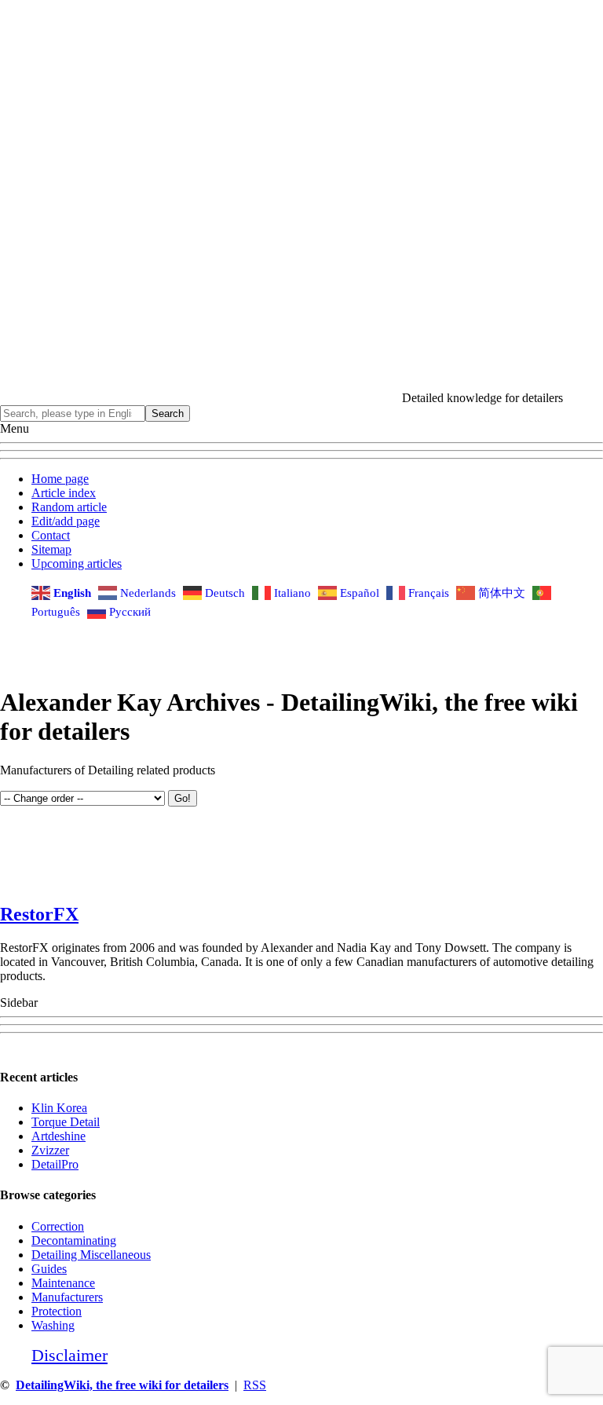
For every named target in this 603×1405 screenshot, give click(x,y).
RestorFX (39, 914)
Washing (53, 1325)
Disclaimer (69, 1355)
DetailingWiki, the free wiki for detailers (122, 1385)
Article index (63, 492)
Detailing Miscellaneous (91, 1254)
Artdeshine (58, 1136)
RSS (254, 1385)
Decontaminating (73, 1240)
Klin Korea (59, 1107)
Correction (57, 1226)
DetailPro (55, 1164)
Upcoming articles (76, 563)
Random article (69, 507)
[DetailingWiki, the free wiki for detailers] (201, 397)
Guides (49, 1268)
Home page (60, 478)
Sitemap (51, 549)
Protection (56, 1311)
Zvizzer (50, 1150)
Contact (50, 535)
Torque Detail (65, 1122)
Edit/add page (65, 521)
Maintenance (63, 1283)
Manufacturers (67, 1297)
